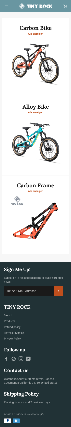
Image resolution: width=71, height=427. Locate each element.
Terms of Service (14, 332)
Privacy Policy (12, 338)
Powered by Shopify (34, 414)
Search (8, 315)
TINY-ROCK (17, 414)
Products (9, 321)
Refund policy (12, 327)
